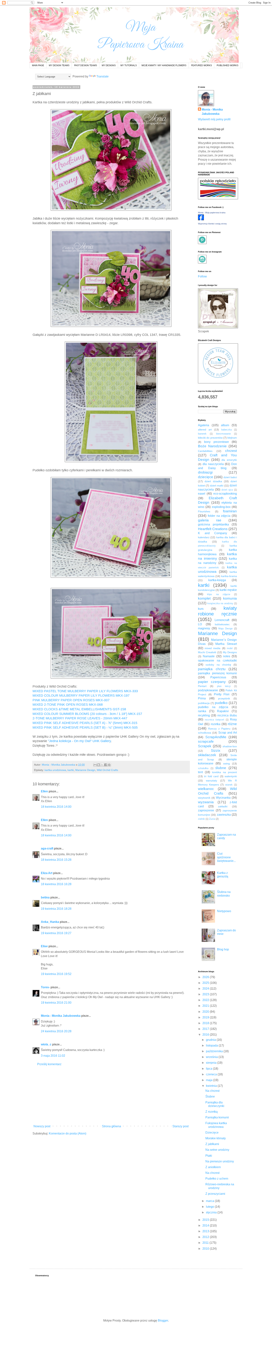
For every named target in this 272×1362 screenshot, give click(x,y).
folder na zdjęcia (219, 515)
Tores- (45, 987)
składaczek (207, 755)
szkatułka (203, 768)
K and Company (212, 533)
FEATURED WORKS (201, 65)
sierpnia (211, 1062)
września (212, 1057)
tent (200, 772)
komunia (230, 598)
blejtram (232, 437)
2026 (206, 977)
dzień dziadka (213, 481)
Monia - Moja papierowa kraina (211, 212)
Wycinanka (223, 797)
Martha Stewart (226, 643)
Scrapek (204, 746)
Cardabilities (205, 451)
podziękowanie (208, 690)
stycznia (211, 1212)
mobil (230, 648)
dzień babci (230, 477)
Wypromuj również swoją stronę (212, 224)
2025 (206, 982)
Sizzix (215, 750)
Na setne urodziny (217, 1149)
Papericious (218, 677)
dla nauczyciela (213, 464)
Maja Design (225, 628)
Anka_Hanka (50, 921)
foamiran (230, 511)
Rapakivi (223, 711)
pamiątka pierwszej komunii (217, 673)
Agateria (203, 425)
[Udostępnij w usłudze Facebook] (106, 765)
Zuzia (212, 818)
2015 (206, 1219)
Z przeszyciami (215, 1193)
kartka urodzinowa (55, 770)
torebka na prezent (224, 772)
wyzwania (206, 802)
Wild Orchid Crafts (107, 770)
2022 (206, 1000)
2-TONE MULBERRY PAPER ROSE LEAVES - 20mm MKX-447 (80, 718)
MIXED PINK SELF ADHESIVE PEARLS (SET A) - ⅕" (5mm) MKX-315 (85, 723)
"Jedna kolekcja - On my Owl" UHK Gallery (79, 741)
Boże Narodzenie (212, 446)
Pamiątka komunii (217, 1117)
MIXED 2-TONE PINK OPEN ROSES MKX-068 (68, 704)
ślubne (220, 768)
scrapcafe (206, 741)
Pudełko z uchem (216, 1178)
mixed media (212, 648)
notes (226, 656)
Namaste (209, 656)
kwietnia (212, 1085)
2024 (206, 988)
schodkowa (204, 732)
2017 (206, 1028)
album (225, 425)
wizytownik (204, 797)
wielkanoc (206, 789)
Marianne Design (85, 770)
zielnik (201, 818)
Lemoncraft (222, 620)
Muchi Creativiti (207, 652)
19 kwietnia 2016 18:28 (56, 908)
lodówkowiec (222, 624)
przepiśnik (224, 698)
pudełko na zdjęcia (213, 707)
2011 (205, 1242)
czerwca (212, 1074)
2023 (206, 994)
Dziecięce (212, 1132)
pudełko (221, 703)
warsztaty (211, 780)
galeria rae (209, 520)
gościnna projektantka (213, 524)
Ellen (44, 791)
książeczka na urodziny (220, 603)
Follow (202, 276)
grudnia (211, 1039)
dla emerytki (229, 459)
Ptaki (208, 1155)
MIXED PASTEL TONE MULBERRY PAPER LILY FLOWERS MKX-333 (85, 691)
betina (45, 897)
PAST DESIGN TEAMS (85, 65)
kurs (201, 608)
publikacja (204, 703)
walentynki (231, 776)
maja (209, 1080)
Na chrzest (212, 1090)
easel (201, 493)
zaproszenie (206, 810)
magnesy (204, 628)
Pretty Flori (222, 694)
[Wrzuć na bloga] (98, 765)
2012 (206, 1237)
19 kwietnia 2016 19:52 (56, 974)
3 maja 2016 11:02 (53, 1055)
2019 (206, 1017)
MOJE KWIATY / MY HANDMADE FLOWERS (164, 65)
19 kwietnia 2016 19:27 (56, 933)
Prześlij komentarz (49, 1064)
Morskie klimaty (215, 1138)
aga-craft (47, 848)
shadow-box (230, 746)
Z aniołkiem (213, 1167)
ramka (202, 711)
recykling (204, 715)
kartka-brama (229, 576)
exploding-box (221, 506)
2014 (206, 1225)
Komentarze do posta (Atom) (67, 1133)
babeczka (226, 429)
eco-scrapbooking (225, 493)
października (215, 1051)
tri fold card (211, 776)
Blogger (163, 1320)
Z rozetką (211, 1111)
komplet (204, 598)
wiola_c (46, 1044)
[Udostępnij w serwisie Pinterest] (109, 765)
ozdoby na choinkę (218, 664)
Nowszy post (41, 1126)
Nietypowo (224, 911)
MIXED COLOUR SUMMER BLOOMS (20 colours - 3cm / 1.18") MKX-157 (87, 714)
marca (210, 1200)
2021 (206, 1005)
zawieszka (224, 814)
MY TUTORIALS (128, 65)
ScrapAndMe (215, 737)
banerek (202, 433)
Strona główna (111, 1126)
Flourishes (204, 511)
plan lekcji (224, 686)
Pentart (202, 686)
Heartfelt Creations (213, 529)
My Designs (230, 652)
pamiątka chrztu (212, 669)
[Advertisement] (111, 1095)
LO (200, 624)
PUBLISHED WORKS (227, 65)
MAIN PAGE (38, 65)
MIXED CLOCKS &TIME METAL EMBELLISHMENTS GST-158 (79, 709)
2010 (206, 1248)
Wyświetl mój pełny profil (214, 119)
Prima (202, 698)
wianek (229, 784)
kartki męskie (228, 589)
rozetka (215, 724)
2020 (206, 1011)
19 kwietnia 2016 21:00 (56, 1002)
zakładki (222, 806)
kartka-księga (217, 580)
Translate (102, 76)
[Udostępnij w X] (102, 765)
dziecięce (205, 477)
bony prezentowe (216, 441)
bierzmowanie (223, 433)
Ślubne (210, 1096)
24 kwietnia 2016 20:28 (56, 1031)
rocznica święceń (214, 719)
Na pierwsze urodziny (219, 1161)
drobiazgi (205, 472)
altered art (205, 429)
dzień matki (216, 485)
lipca (209, 1068)
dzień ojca (227, 489)
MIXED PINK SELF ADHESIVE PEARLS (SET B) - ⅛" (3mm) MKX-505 (85, 727)
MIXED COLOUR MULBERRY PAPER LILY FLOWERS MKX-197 (81, 695)
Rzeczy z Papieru (219, 728)
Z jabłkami (212, 1144)
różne (232, 724)
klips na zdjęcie (218, 594)
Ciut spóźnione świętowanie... (226, 857)
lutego (210, 1206)
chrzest (231, 451)
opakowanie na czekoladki (217, 660)
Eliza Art (46, 873)
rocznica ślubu (227, 715)
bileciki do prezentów (210, 437)
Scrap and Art (227, 732)
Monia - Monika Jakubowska (60, 1015)
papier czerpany (212, 682)
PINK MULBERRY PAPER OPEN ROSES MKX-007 (71, 700)
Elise (44, 946)
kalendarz (203, 537)
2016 (206, 1034)
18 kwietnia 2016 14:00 (56, 806)
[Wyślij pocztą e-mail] (95, 765)
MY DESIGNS (109, 65)
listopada (212, 1045)
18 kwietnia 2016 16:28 (56, 884)
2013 (206, 1231)
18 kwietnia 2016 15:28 (56, 859)
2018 (206, 1023)
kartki (71, 770)
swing (226, 763)
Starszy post (180, 1126)
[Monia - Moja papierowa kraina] (201, 219)
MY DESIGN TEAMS (59, 65)
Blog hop (223, 949)
